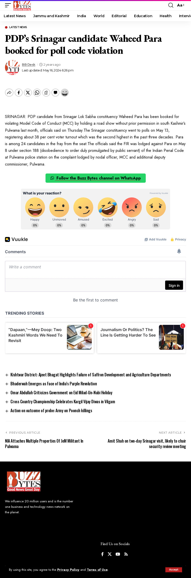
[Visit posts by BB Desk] (12, 67)
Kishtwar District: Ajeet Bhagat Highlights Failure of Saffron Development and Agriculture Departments (90, 375)
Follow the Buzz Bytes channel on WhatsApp (98, 178)
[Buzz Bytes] (22, 5)
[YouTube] (118, 554)
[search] (171, 5)
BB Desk (28, 64)
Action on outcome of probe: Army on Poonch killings (51, 410)
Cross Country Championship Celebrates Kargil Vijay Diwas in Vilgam (62, 402)
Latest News (18, 27)
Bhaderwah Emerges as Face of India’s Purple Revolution (53, 384)
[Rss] (126, 554)
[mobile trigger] (9, 5)
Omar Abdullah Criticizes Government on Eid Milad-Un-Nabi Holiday (61, 393)
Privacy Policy (68, 569)
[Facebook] (102, 554)
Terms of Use (97, 569)
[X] (109, 554)
